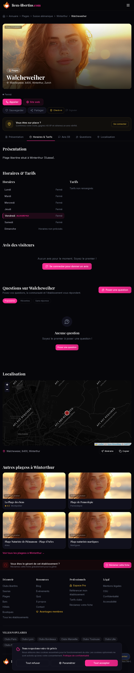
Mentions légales (112, 586)
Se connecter (119, 124)
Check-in (57, 110)
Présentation (16, 136)
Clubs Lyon (28, 639)
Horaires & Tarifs (42, 136)
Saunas (6, 591)
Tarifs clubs (76, 599)
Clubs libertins (10, 586)
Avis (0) (66, 136)
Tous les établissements (15, 617)
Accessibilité (110, 601)
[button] (67, 413)
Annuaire (13, 16)
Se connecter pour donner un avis (69, 266)
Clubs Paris (11, 639)
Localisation (108, 136)
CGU (105, 591)
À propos (41, 601)
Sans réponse (42, 301)
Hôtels (6, 606)
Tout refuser (33, 663)
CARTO (127, 444)
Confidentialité (111, 596)
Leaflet (100, 444)
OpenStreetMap (114, 444)
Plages (25, 16)
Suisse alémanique (43, 16)
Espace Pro (79, 585)
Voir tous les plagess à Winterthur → (23, 553)
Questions (85, 136)
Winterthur (62, 16)
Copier (126, 451)
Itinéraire (109, 451)
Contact (40, 606)
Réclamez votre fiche (81, 604)
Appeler (13, 102)
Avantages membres (51, 611)
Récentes (25, 301)
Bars (5, 601)
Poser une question (117, 289)
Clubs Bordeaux (47, 639)
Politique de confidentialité (76, 655)
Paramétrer (69, 663)
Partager (39, 110)
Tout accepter (101, 663)
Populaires (10, 301)
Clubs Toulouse (91, 639)
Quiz (38, 596)
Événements (42, 591)
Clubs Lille (110, 639)
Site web (35, 102)
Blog (38, 586)
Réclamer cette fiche (119, 565)
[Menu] (128, 5)
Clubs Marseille (69, 639)
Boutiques (8, 612)
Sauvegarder (16, 110)
